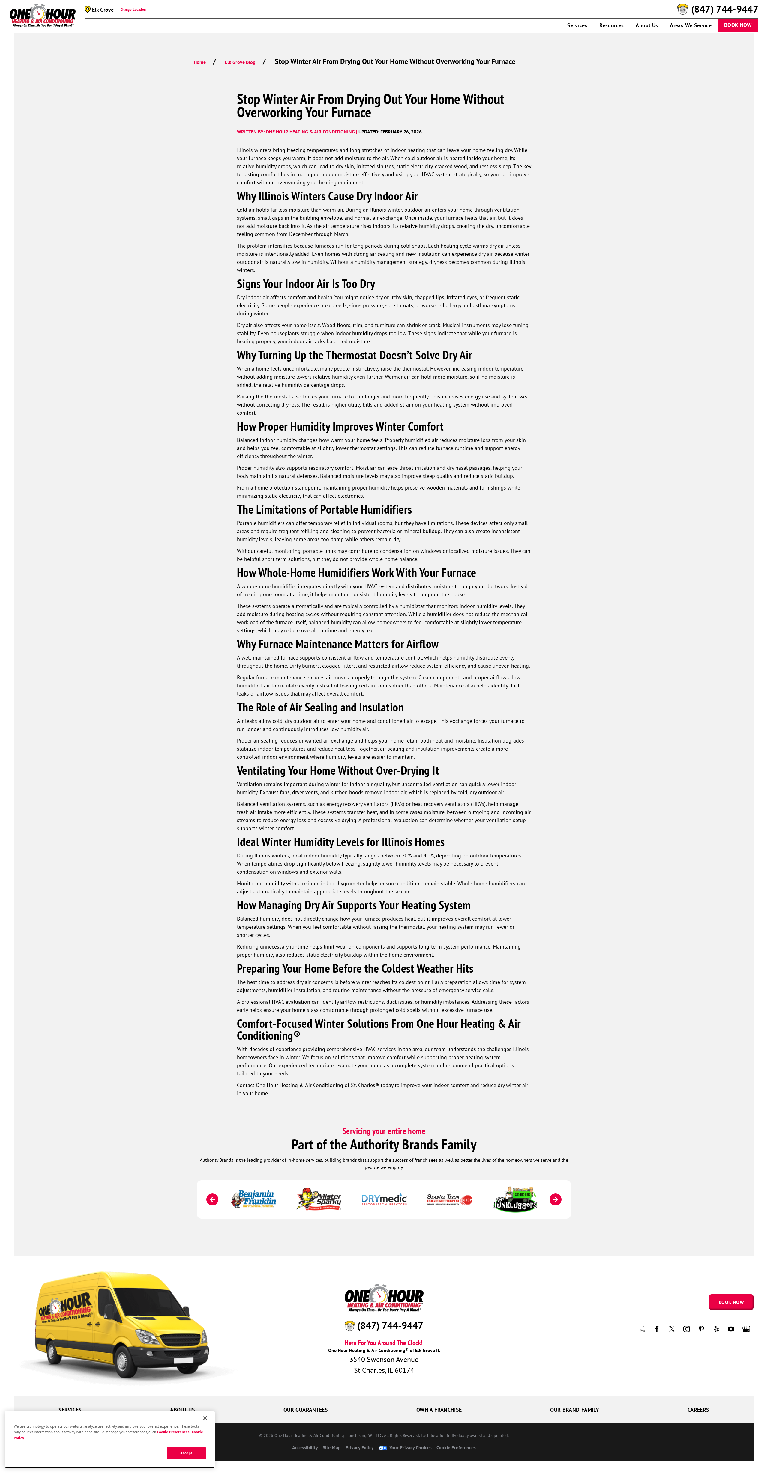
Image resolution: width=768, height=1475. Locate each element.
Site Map (332, 1447)
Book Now (738, 25)
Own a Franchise (439, 1409)
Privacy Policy (360, 1447)
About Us (647, 25)
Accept (186, 1453)
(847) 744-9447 (724, 9)
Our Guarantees (306, 1409)
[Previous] (212, 1199)
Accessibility (305, 1447)
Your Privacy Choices (410, 1447)
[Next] (556, 1199)
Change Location (133, 9)
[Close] (205, 1418)
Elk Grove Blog (240, 62)
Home (200, 62)
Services (577, 25)
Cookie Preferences (173, 1432)
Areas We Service (691, 25)
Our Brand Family (574, 1409)
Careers (699, 1409)
